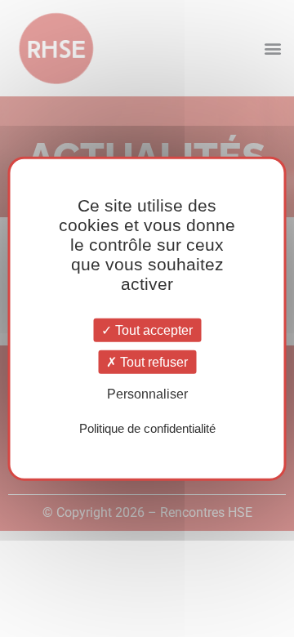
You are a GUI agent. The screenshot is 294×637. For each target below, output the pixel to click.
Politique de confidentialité (147, 427)
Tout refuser (152, 362)
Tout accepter (152, 330)
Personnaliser (147, 394)
